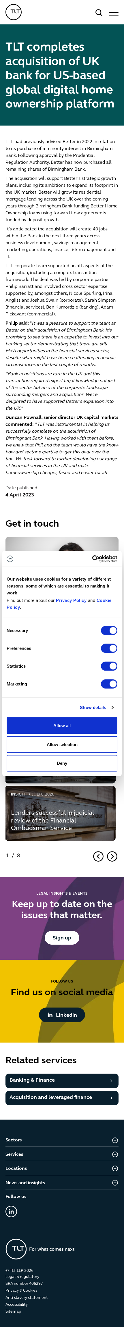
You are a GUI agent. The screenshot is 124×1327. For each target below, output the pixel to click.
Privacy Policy (71, 600)
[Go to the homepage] (40, 1249)
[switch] (109, 648)
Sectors (13, 1140)
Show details (93, 707)
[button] (113, 12)
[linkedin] (11, 1211)
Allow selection (62, 744)
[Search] (99, 13)
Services (14, 1154)
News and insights (25, 1183)
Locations (16, 1168)
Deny (62, 763)
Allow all (62, 725)
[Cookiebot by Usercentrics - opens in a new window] (92, 559)
